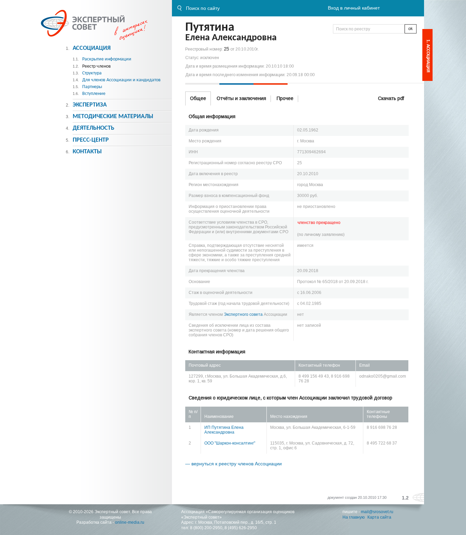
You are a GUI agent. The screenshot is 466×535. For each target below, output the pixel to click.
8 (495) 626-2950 (240, 527)
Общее (198, 98)
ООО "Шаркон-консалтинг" (229, 443)
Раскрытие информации (106, 59)
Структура (92, 73)
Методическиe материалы (113, 116)
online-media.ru (129, 522)
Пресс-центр (91, 140)
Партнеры (92, 86)
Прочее (285, 98)
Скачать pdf (391, 98)
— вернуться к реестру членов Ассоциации (233, 463)
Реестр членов (96, 66)
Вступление (93, 93)
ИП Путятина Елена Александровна (224, 430)
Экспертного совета (243, 314)
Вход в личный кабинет (354, 8)
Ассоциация (92, 48)
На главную (354, 517)
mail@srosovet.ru (377, 511)
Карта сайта (379, 517)
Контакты (87, 152)
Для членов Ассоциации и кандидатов (121, 80)
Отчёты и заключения (241, 98)
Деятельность (93, 128)
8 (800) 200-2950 (206, 527)
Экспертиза (90, 105)
